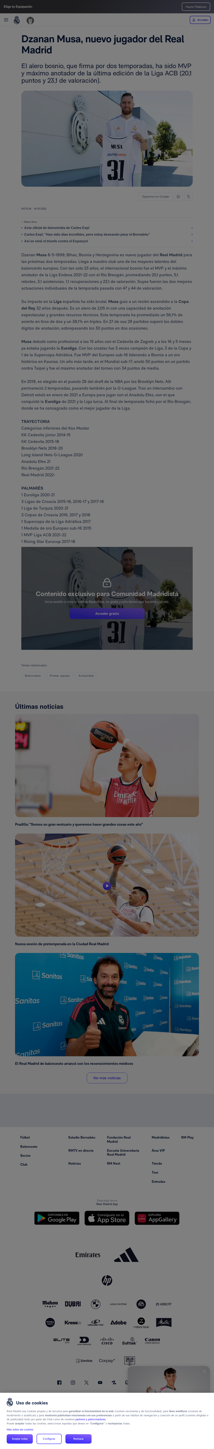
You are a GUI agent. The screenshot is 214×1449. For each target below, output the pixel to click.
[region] (107, 1421)
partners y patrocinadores (90, 1419)
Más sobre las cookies (20, 1429)
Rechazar (78, 1438)
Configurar (49, 1438)
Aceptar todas (20, 1438)
